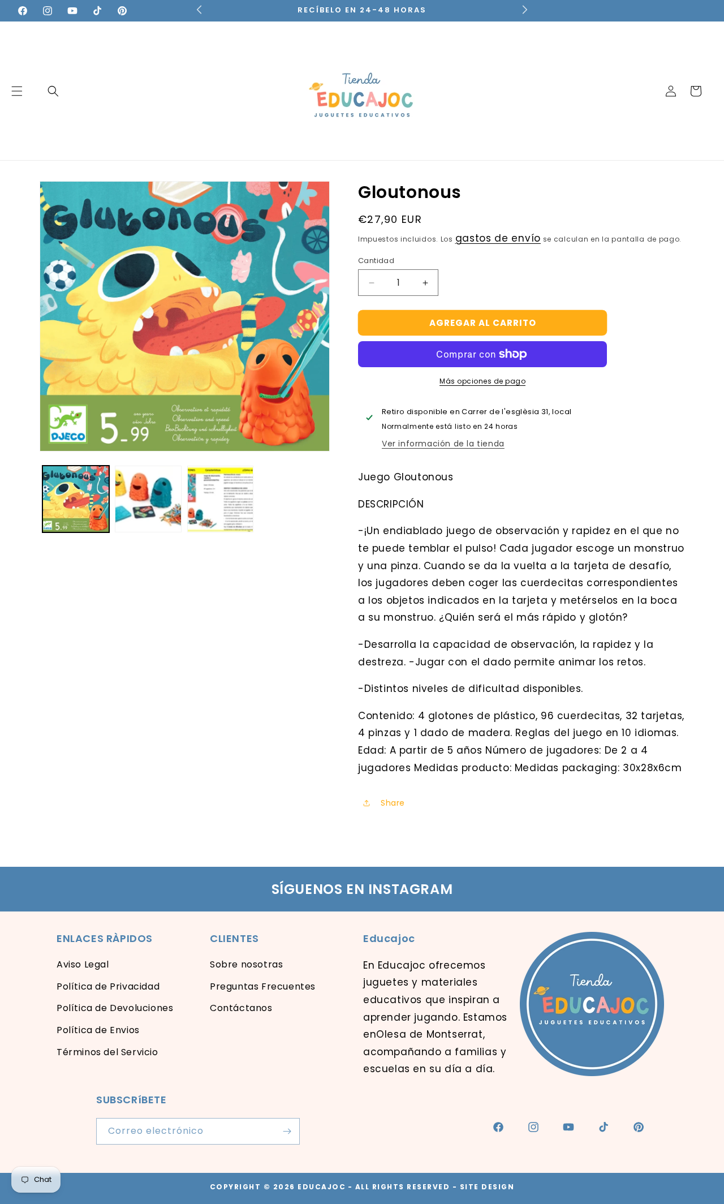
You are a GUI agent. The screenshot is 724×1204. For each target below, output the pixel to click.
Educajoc (322, 1187)
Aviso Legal (83, 964)
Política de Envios (98, 1030)
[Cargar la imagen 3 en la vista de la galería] (220, 499)
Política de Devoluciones (115, 1007)
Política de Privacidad (108, 986)
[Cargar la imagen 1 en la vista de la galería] (75, 499)
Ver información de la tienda (443, 443)
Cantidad (376, 260)
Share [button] (393, 803)
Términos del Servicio (107, 1052)
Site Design (487, 1187)
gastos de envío (498, 238)
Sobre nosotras (246, 964)
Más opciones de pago (482, 381)
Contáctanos (241, 1007)
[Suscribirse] (286, 1131)
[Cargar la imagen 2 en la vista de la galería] (148, 499)
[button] (53, 91)
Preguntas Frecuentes (263, 986)
